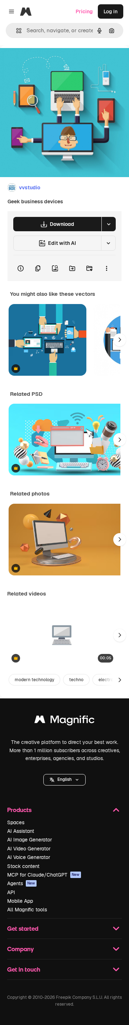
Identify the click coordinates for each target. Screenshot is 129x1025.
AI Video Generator (29, 848)
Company (20, 949)
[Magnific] (64, 721)
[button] (64, 780)
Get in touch (23, 969)
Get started (22, 928)
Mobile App (20, 901)
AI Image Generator (29, 839)
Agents (21, 883)
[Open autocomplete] (16, 30)
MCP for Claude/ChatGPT (43, 875)
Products (19, 809)
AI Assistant (20, 831)
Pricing (84, 11)
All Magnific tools (27, 909)
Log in (111, 11)
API (11, 892)
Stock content (23, 866)
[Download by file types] (108, 224)
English (64, 779)
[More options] (106, 268)
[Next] (119, 340)
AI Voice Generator (28, 857)
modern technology (34, 680)
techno (76, 680)
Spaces (15, 822)
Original (46, 61)
